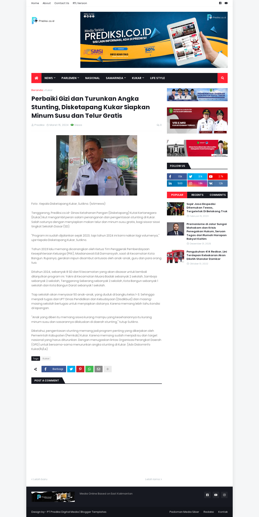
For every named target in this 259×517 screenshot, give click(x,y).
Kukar (49, 90)
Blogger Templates (93, 512)
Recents (197, 195)
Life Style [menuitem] (157, 78)
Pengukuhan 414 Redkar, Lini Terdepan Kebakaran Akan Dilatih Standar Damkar (207, 255)
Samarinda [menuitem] (114, 78)
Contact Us (61, 3)
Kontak (223, 512)
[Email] (98, 369)
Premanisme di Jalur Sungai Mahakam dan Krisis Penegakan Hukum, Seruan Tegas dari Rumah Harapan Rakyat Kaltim (207, 231)
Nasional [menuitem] (92, 78)
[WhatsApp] (89, 369)
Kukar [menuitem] (136, 78)
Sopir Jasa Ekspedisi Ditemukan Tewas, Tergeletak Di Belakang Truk (207, 207)
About (47, 3)
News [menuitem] (49, 78)
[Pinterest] (80, 369)
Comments (218, 195)
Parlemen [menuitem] (69, 78)
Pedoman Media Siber (184, 512)
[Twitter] (71, 369)
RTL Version (80, 3)
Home (35, 3)
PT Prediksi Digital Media (63, 512)
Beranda (37, 90)
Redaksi (209, 512)
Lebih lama (152, 479)
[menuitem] (36, 78)
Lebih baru (40, 479)
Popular (177, 195)
